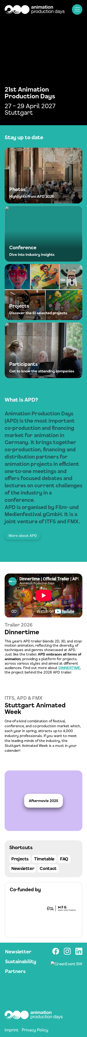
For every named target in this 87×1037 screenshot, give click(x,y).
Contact (48, 868)
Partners (15, 971)
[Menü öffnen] (77, 9)
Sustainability (20, 961)
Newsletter (22, 868)
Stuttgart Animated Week (35, 708)
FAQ (64, 858)
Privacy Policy (35, 1029)
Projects (20, 858)
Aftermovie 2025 (43, 800)
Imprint (12, 1029)
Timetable (44, 858)
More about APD (23, 535)
